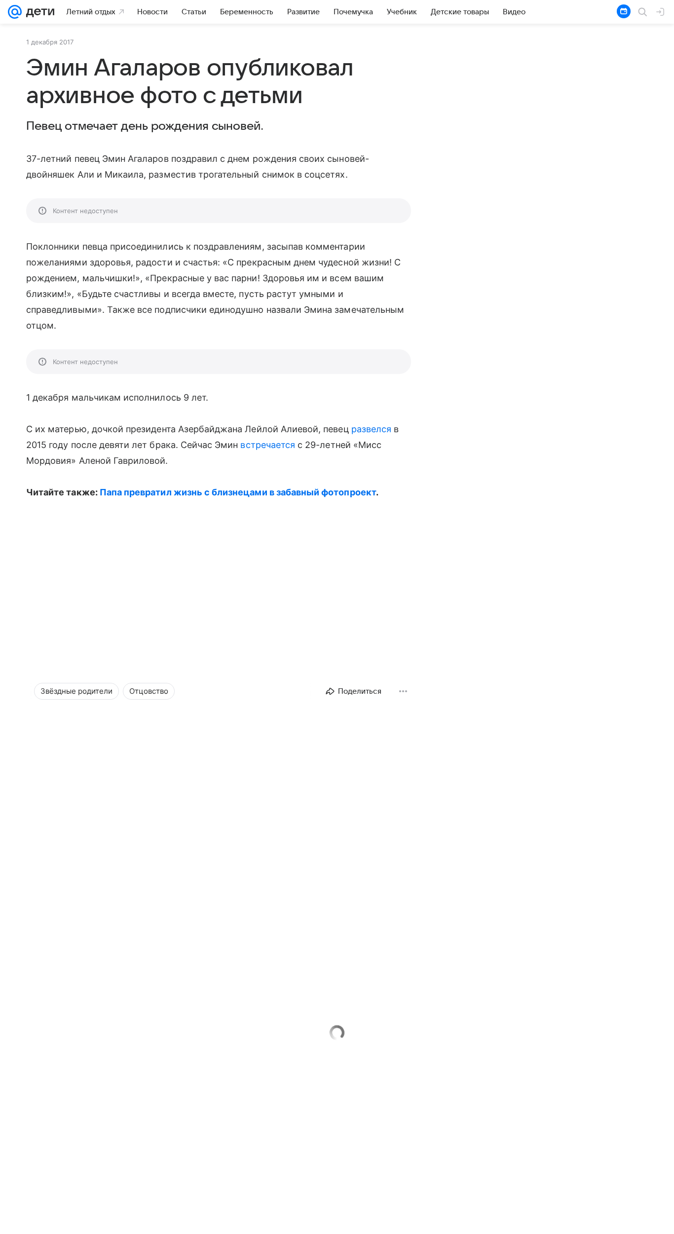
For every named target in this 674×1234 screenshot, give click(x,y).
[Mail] (15, 12)
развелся (371, 429)
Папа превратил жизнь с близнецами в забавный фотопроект (238, 492)
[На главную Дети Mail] (38, 12)
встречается (267, 445)
